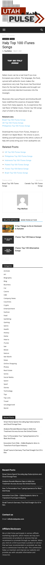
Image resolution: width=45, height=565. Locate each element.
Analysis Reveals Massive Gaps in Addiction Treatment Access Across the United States (20, 430)
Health (6, 329)
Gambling (7, 319)
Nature (6, 353)
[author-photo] (22, 205)
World (6, 408)
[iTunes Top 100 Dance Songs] (8, 240)
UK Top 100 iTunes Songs (12, 123)
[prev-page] (3, 259)
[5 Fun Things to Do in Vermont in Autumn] (8, 229)
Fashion (7, 312)
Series (6, 374)
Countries (11, 35)
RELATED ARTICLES (11, 220)
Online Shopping (10, 363)
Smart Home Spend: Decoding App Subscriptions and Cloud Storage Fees (22, 423)
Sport (6, 384)
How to (6, 339)
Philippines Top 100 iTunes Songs (16, 126)
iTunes (12, 39)
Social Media (9, 377)
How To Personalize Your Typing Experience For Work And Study (21, 437)
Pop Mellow (8, 51)
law (5, 346)
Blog (5, 281)
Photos (6, 367)
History (6, 333)
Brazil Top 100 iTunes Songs (14, 120)
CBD (5, 295)
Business (7, 285)
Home (4, 35)
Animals (7, 271)
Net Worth (8, 357)
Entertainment (9, 309)
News (6, 360)
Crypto (6, 305)
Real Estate (8, 370)
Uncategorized (9, 405)
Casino (6, 291)
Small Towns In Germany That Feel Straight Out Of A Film (23, 451)
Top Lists (7, 398)
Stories (6, 387)
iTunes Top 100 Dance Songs (28, 237)
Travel (6, 401)
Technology (8, 391)
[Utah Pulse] (22, 13)
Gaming (7, 322)
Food (5, 315)
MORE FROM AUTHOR (29, 220)
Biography (8, 278)
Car (5, 288)
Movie (6, 350)
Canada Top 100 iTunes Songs (34, 184)
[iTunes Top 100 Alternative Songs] (8, 251)
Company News (10, 298)
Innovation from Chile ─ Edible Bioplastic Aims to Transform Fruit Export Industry (21, 444)
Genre (6, 326)
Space (6, 381)
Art (5, 274)
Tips (5, 394)
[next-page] (7, 259)
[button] (4, 30)
